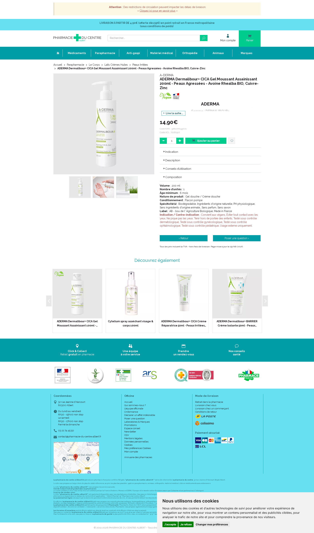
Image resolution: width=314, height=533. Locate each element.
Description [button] (172, 160)
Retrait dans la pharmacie (209, 402)
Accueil (57, 64)
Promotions (130, 425)
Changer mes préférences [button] (212, 524)
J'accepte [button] (170, 524)
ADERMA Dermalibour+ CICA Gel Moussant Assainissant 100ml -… (77, 323)
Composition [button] (173, 177)
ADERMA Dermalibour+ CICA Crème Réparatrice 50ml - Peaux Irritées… (183, 323)
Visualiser (238, 314)
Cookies (128, 445)
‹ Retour (183, 238)
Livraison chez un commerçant (212, 408)
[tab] (210, 152)
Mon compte (131, 451)
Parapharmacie (75, 64)
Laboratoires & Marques (137, 421)
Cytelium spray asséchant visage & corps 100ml (130, 323)
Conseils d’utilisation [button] (178, 168)
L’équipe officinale (133, 408)
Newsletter (130, 431)
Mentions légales (133, 438)
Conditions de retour (206, 411)
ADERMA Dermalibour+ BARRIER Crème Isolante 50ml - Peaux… (237, 323)
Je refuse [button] (186, 524)
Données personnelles (136, 441)
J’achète (79, 314)
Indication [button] (171, 151)
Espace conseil (132, 428)
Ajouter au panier (208, 140)
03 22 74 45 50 (66, 430)
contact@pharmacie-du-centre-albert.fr (79, 436)
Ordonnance (131, 411)
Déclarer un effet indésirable (139, 415)
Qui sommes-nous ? (135, 405)
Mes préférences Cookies (137, 448)
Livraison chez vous (205, 405)
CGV (126, 435)
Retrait (77, 353)
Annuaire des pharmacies (138, 457)
